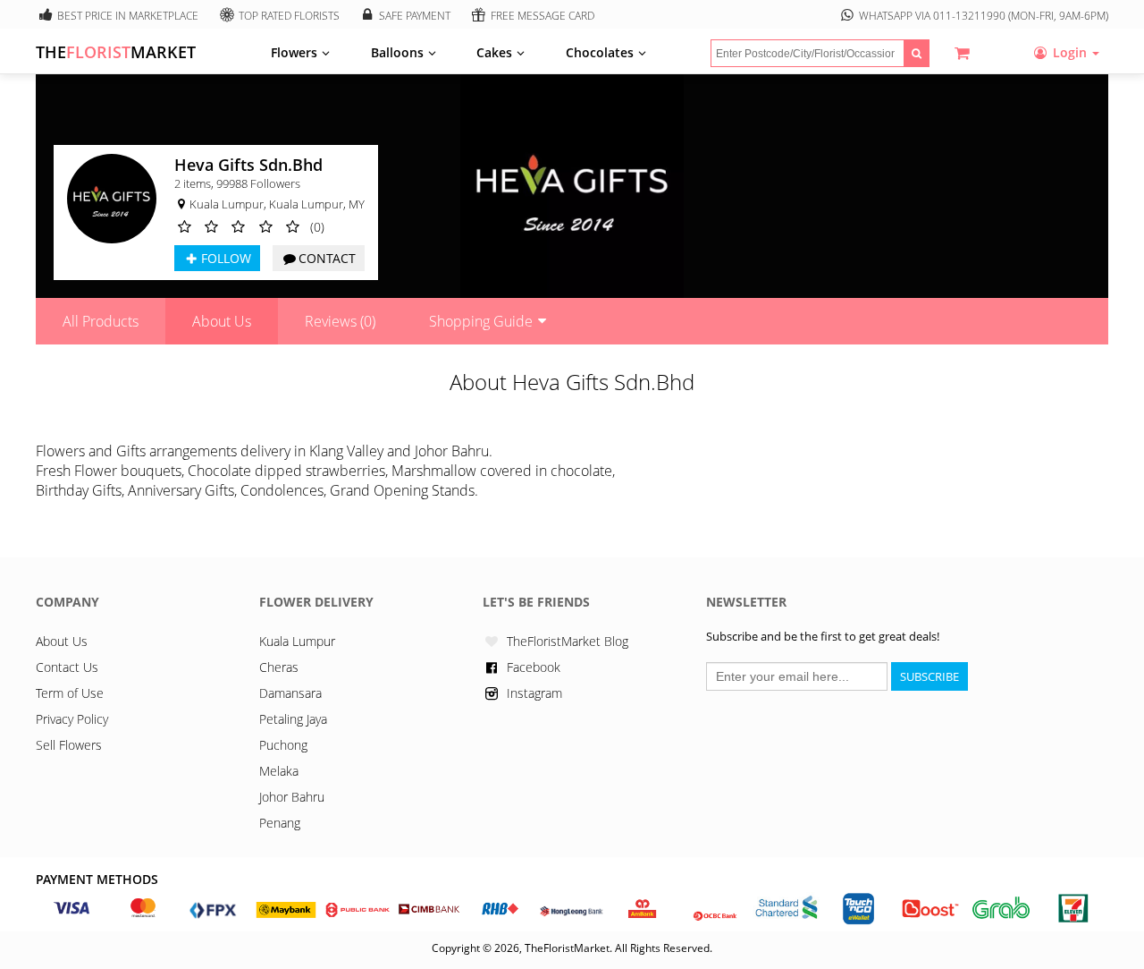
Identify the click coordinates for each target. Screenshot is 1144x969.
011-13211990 (969, 15)
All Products (101, 321)
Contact (327, 258)
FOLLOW (226, 258)
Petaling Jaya (293, 718)
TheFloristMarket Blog (567, 641)
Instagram (534, 692)
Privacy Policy (72, 718)
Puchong (283, 744)
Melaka (279, 770)
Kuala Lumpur (297, 641)
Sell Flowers (69, 744)
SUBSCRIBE (929, 676)
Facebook (533, 667)
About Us (221, 321)
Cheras (279, 667)
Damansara (290, 692)
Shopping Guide (481, 321)
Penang (279, 822)
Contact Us (67, 667)
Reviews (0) (340, 321)
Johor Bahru (291, 796)
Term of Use (70, 692)
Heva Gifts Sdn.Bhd (248, 164)
